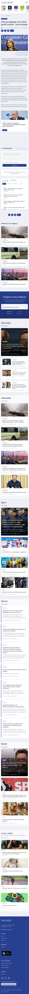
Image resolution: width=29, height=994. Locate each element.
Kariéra (2, 940)
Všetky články (4, 325)
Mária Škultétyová (15, 620)
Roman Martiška (14, 660)
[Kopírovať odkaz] (12, 30)
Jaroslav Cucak (10, 554)
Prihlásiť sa (14, 165)
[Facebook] (2, 30)
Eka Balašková (21, 390)
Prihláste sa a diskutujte (21, 148)
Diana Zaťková (11, 448)
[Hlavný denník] (7, 2)
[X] (5, 30)
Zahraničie (7, 15)
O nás (2, 936)
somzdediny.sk (22, 835)
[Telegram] (8, 30)
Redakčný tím (4, 938)
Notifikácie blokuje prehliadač (8, 984)
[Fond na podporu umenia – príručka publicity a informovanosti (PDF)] (6, 953)
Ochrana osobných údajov (6, 963)
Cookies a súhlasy (5, 965)
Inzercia (3, 947)
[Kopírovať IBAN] (25, 306)
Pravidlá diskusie (5, 967)
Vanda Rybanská (22, 365)
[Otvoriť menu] (26, 2)
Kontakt (3, 974)
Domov (2, 15)
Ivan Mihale (11, 424)
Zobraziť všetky (4, 837)
